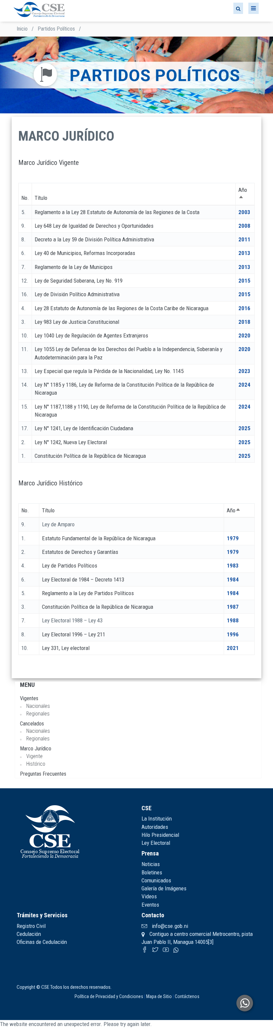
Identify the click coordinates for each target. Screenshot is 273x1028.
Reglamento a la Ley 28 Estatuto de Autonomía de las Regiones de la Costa (117, 212)
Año (234, 510)
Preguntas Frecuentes (43, 774)
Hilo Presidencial (160, 835)
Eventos (150, 904)
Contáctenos (187, 996)
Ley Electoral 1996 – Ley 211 (73, 634)
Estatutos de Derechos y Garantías (80, 552)
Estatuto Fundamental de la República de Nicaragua (98, 538)
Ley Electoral (155, 842)
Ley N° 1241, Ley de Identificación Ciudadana (84, 428)
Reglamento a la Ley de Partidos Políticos (88, 593)
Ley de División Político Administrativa (77, 294)
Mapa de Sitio (159, 996)
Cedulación (29, 934)
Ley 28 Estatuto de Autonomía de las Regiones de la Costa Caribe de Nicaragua (121, 308)
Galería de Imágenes (163, 888)
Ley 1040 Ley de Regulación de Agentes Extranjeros (91, 335)
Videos (149, 896)
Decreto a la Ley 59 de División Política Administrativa (94, 239)
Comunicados (156, 880)
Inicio (22, 29)
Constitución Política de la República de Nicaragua (90, 455)
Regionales (38, 713)
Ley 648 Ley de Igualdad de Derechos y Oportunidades (94, 225)
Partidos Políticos (56, 29)
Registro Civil (31, 926)
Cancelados (32, 723)
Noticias (150, 864)
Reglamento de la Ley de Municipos (74, 267)
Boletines (151, 872)
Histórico (35, 764)
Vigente (34, 756)
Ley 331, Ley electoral (66, 648)
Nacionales (38, 706)
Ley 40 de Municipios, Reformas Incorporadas (85, 253)
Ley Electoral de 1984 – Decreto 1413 (83, 579)
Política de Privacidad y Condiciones (109, 996)
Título (41, 197)
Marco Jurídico (35, 748)
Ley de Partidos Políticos (69, 565)
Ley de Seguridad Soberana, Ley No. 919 (79, 280)
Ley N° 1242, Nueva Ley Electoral (71, 442)
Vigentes (29, 698)
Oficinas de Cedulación (42, 942)
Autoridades (154, 827)
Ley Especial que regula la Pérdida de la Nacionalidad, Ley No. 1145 (109, 371)
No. (25, 197)
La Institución (156, 818)
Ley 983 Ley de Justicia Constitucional (77, 322)
